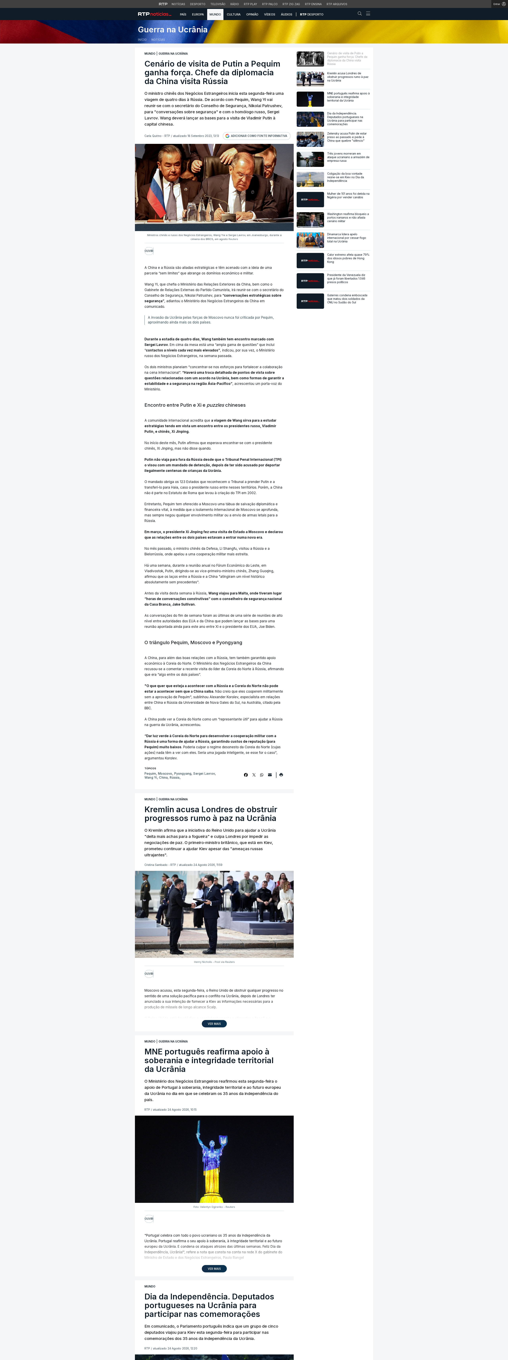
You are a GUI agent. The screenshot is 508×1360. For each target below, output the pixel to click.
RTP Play (250, 4)
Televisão (217, 4)
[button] (361, 14)
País (183, 14)
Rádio (234, 4)
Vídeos (269, 14)
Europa (198, 14)
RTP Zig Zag (291, 4)
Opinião (252, 14)
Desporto (197, 4)
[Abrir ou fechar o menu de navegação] (367, 14)
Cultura (234, 14)
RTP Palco (270, 4)
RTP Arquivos (337, 4)
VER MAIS (214, 1023)
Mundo (215, 14)
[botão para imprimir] (281, 776)
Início (142, 39)
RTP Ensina (313, 4)
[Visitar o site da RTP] (163, 4)
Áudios (286, 14)
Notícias (178, 4)
